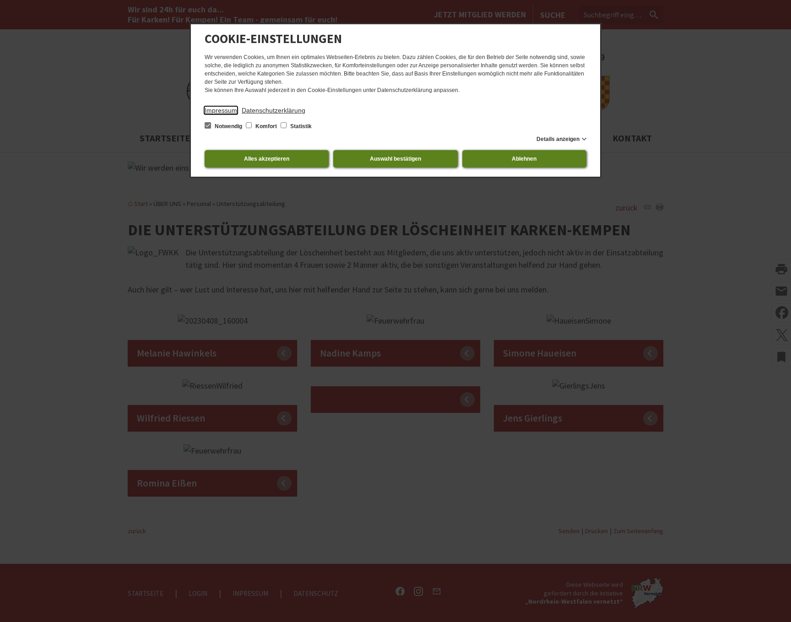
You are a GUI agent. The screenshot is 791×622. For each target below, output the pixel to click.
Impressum (221, 110)
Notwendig (228, 126)
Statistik (300, 126)
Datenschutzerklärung (273, 110)
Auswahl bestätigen (395, 159)
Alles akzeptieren (266, 159)
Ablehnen (524, 159)
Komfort (266, 126)
